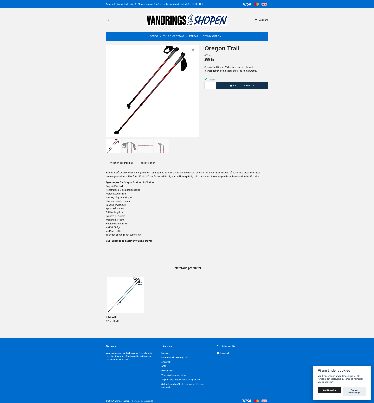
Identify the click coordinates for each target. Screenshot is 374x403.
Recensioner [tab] (148, 163)
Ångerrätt (165, 362)
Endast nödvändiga (354, 391)
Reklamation (167, 371)
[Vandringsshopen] (187, 20)
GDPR (164, 366)
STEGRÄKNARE (211, 36)
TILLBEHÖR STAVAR (173, 36)
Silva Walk (111, 317)
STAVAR (154, 36)
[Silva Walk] (125, 295)
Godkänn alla (329, 390)
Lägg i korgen (243, 86)
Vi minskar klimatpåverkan (173, 375)
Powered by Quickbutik (142, 401)
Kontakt (165, 353)
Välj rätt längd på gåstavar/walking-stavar (180, 379)
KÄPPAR (193, 36)
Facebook (224, 353)
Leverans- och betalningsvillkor (175, 357)
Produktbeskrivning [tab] (121, 163)
